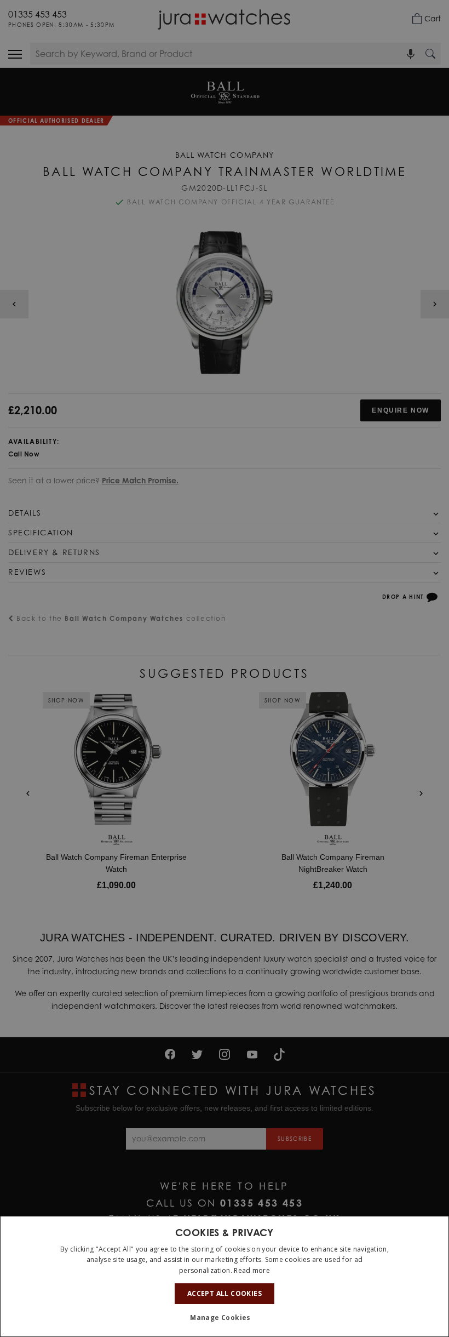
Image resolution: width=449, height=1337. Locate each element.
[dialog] (224, 1276)
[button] (224, 1317)
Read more (252, 1270)
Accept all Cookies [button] (224, 1293)
